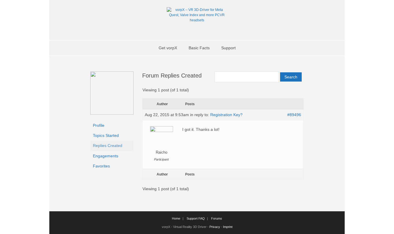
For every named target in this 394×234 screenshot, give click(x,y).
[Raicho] (112, 113)
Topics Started (106, 135)
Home (176, 218)
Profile (98, 125)
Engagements (105, 156)
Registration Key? (226, 114)
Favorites (101, 166)
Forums (216, 218)
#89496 (294, 114)
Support (228, 48)
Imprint (227, 227)
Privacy (214, 227)
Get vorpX (168, 48)
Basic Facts (199, 48)
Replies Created (107, 145)
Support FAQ (196, 218)
